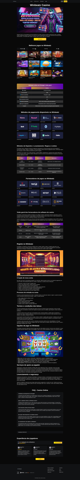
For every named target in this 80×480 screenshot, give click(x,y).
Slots (57, 48)
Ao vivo (33, 48)
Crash (45, 48)
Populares (21, 48)
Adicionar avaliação (58, 442)
